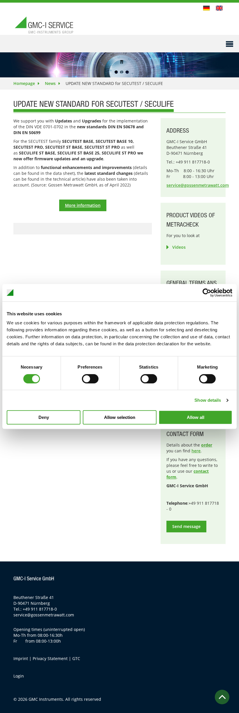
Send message (186, 526)
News (50, 83)
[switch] (90, 378)
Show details (207, 400)
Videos (179, 247)
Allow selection (119, 417)
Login (18, 676)
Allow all (195, 417)
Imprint (20, 658)
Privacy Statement (50, 658)
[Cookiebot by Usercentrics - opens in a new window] (206, 292)
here (196, 451)
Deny (43, 417)
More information (83, 205)
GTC (76, 658)
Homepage (24, 83)
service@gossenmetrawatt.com (197, 185)
